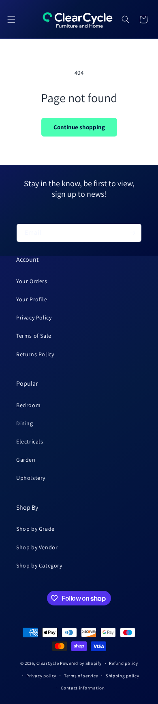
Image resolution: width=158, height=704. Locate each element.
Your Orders (31, 281)
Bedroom (28, 405)
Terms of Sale (33, 335)
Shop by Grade (35, 528)
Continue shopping (79, 127)
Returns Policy (35, 354)
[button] (11, 19)
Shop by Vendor (37, 547)
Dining (24, 423)
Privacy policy (41, 676)
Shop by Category (39, 565)
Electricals (29, 441)
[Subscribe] (132, 232)
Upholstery (30, 477)
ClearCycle (47, 663)
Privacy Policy (33, 317)
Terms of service (81, 676)
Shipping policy (122, 676)
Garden (26, 459)
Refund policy (123, 663)
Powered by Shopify (81, 663)
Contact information (83, 688)
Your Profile (31, 299)
